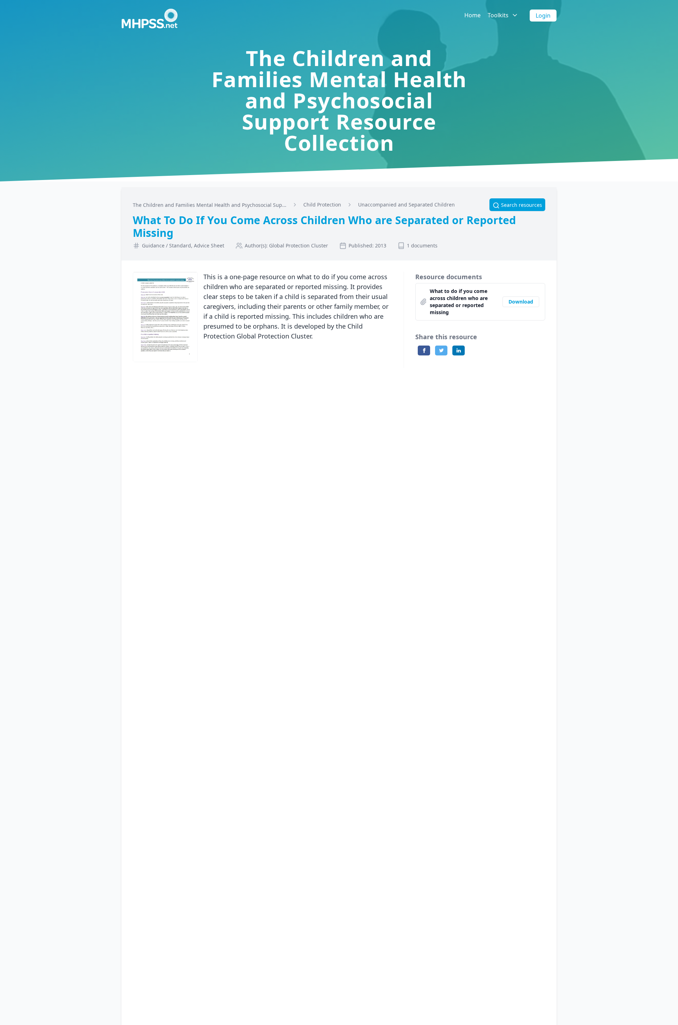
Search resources (517, 204)
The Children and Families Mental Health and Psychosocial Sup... (209, 205)
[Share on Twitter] (441, 350)
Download (521, 301)
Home (472, 15)
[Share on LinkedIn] (458, 350)
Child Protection (322, 204)
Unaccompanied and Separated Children (406, 204)
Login (543, 15)
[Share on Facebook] (424, 350)
